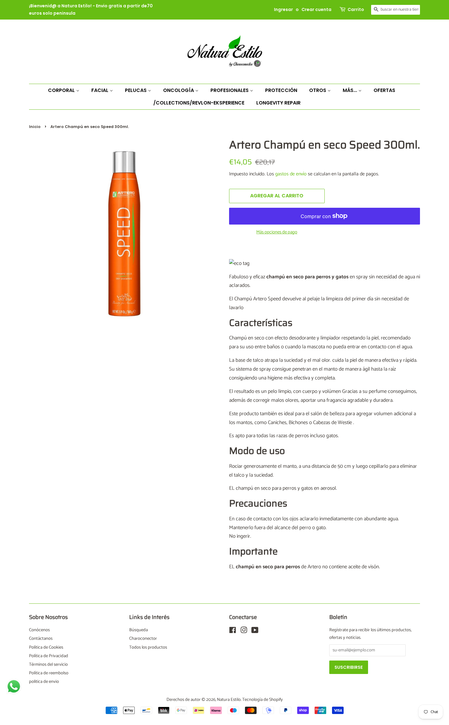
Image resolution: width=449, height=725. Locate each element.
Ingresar (283, 9)
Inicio (35, 126)
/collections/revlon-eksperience (198, 102)
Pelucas (136, 90)
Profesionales (230, 90)
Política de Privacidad (48, 656)
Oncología (179, 90)
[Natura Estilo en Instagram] (243, 631)
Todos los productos (148, 647)
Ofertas (384, 90)
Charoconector (143, 638)
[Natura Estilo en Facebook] (232, 631)
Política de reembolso (48, 673)
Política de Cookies (46, 647)
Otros (318, 90)
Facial (100, 90)
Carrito (356, 9)
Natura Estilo (229, 699)
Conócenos (39, 630)
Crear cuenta (316, 9)
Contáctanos (41, 638)
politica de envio (44, 681)
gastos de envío (291, 174)
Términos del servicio (48, 664)
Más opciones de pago (276, 232)
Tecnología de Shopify (262, 699)
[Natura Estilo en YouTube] (254, 631)
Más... (350, 90)
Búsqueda (138, 630)
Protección (281, 90)
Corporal (62, 90)
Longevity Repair (278, 102)
